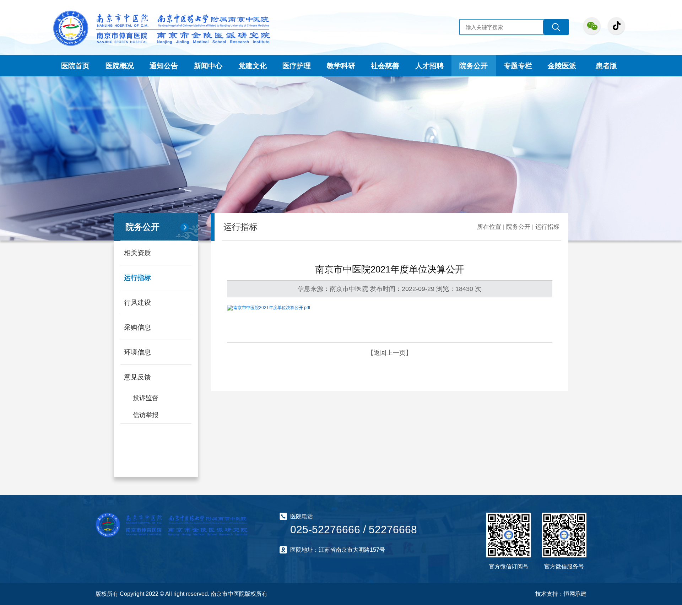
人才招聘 (429, 66)
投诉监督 (145, 397)
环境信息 (137, 352)
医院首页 (75, 66)
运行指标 (137, 277)
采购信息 (137, 327)
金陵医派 (562, 66)
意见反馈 (137, 377)
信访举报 (145, 414)
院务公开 (473, 66)
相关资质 (137, 252)
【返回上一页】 (389, 352)
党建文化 (252, 66)
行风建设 (137, 302)
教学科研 (341, 66)
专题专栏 (518, 66)
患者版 (606, 66)
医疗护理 (296, 66)
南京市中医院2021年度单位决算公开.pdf (271, 307)
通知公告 (164, 66)
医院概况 (119, 66)
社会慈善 (385, 66)
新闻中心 (208, 66)
